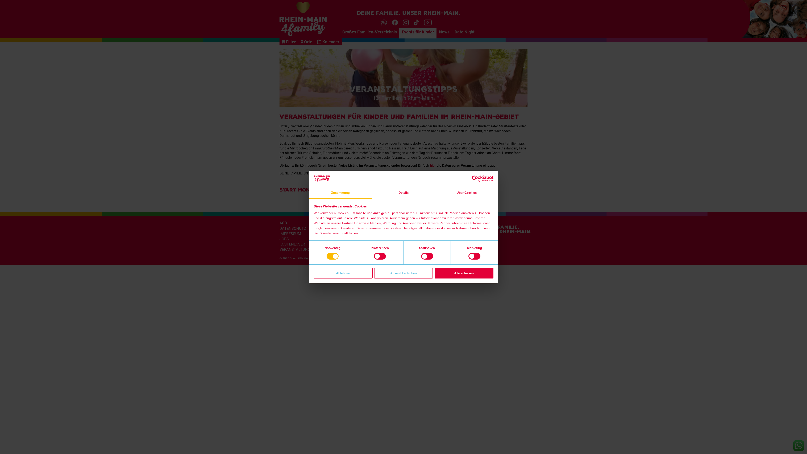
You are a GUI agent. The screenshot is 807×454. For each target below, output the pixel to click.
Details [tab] (403, 192)
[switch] (380, 256)
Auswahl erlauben (403, 273)
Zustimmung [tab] (340, 192)
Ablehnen (343, 273)
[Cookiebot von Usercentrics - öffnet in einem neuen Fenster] (475, 179)
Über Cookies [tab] (466, 192)
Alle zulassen (464, 273)
